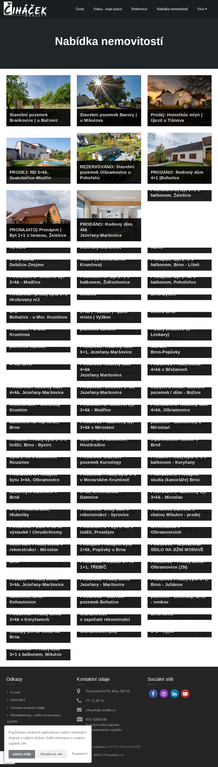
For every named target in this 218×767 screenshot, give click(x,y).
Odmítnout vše (51, 754)
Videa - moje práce (107, 9)
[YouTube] (185, 693)
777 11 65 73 (94, 700)
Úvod (80, 9)
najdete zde (17, 743)
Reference (139, 9)
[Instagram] (164, 693)
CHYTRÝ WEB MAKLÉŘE (123, 746)
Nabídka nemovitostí (172, 9)
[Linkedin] (174, 693)
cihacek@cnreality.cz (101, 710)
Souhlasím (22, 754)
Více (201, 9)
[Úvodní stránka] (24, 9)
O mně (15, 692)
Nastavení (79, 754)
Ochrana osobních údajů (27, 708)
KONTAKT (17, 700)
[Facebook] (153, 693)
